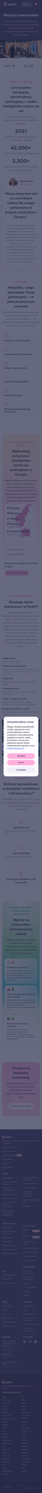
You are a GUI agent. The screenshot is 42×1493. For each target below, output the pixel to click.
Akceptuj (21, 756)
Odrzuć (21, 762)
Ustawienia (21, 770)
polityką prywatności (15, 748)
